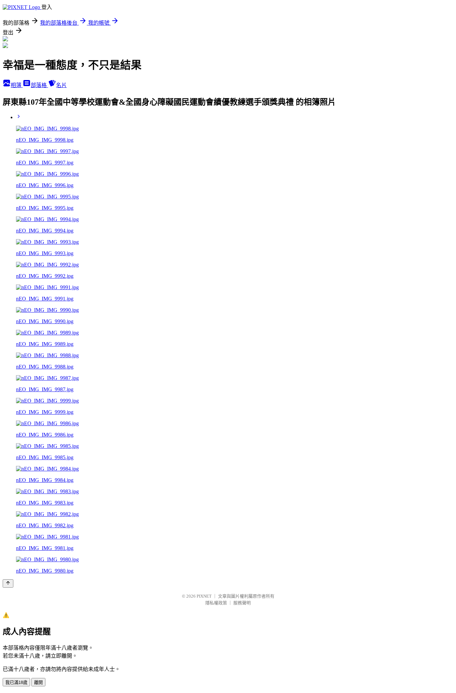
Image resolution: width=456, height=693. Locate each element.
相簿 (17, 85)
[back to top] (8, 583)
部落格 (39, 85)
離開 (38, 682)
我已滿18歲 (16, 682)
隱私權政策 (216, 602)
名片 (61, 85)
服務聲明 (242, 602)
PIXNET (204, 596)
